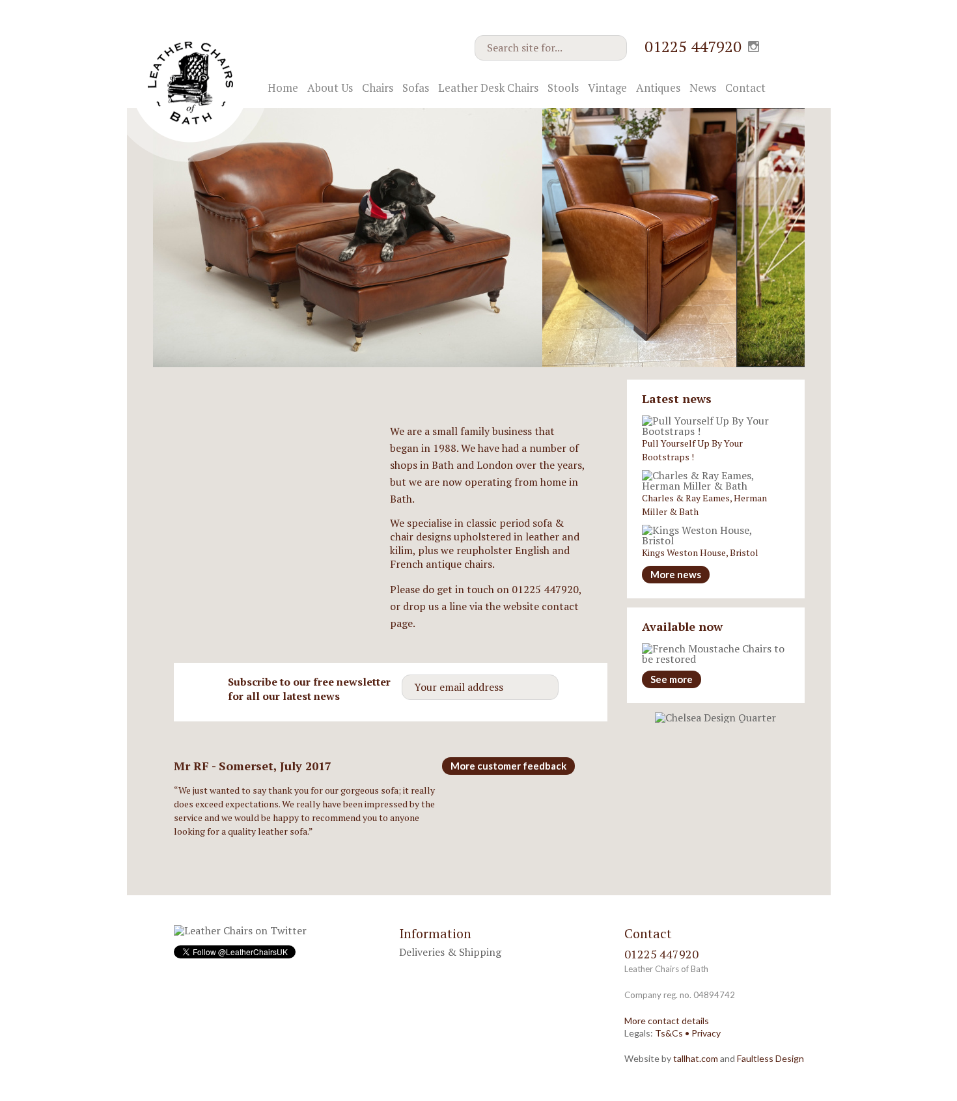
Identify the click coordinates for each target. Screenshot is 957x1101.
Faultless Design (770, 1058)
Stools (563, 87)
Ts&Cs (669, 1032)
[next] (780, 345)
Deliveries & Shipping (450, 952)
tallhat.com (695, 1058)
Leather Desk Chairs (488, 87)
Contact (745, 87)
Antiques (658, 87)
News (702, 87)
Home (283, 87)
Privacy (706, 1032)
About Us (330, 87)
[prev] (757, 345)
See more (671, 679)
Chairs (377, 87)
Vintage (607, 87)
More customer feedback (508, 766)
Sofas (415, 87)
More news (675, 574)
